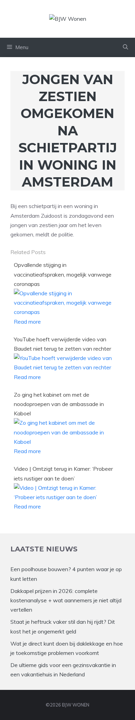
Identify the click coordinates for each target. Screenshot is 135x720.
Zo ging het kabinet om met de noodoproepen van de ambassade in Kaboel (59, 404)
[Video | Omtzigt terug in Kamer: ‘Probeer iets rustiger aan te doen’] (65, 497)
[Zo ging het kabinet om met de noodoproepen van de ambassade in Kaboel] (65, 441)
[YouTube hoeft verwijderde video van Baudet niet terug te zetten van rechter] (65, 367)
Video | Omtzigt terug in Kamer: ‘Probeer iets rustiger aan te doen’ (63, 473)
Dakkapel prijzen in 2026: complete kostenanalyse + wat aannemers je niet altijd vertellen (66, 600)
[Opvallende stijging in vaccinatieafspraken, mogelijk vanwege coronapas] (65, 311)
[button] (125, 47)
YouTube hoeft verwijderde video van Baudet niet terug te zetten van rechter (62, 344)
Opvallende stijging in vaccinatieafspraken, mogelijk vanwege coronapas (62, 274)
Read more (27, 321)
